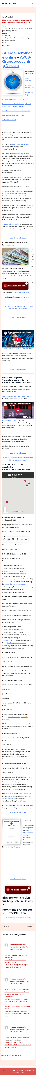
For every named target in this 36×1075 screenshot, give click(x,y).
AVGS (6, 224)
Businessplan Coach (8, 420)
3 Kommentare (7, 20)
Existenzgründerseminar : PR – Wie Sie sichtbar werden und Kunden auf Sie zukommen (16, 1001)
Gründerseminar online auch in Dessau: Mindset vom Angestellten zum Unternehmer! (17, 994)
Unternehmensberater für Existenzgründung (16, 396)
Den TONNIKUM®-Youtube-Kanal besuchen (18, 349)
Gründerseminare (9, 191)
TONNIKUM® (9, 3)
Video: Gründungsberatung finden (13, 115)
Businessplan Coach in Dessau (14, 1042)
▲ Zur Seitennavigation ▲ (18, 238)
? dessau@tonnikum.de (21, 293)
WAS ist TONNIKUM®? (9, 120)
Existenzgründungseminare (20, 144)
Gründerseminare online (17, 55)
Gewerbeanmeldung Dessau (17, 717)
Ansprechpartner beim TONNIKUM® (13, 99)
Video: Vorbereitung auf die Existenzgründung (16, 111)
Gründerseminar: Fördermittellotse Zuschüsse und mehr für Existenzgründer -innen (18, 1013)
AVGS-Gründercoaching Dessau (16, 61)
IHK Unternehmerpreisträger (28, 832)
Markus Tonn (25, 297)
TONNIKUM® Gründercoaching (15, 356)
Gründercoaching (13, 224)
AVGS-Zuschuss (9, 582)
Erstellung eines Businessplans (16, 584)
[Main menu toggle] (32, 3)
